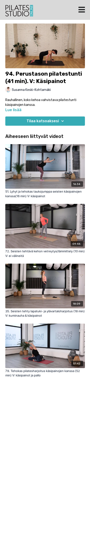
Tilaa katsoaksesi (43, 121)
